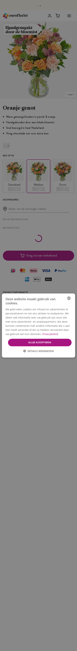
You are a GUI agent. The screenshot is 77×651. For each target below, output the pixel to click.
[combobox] (69, 298)
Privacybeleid (50, 334)
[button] (38, 351)
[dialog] (38, 325)
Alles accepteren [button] (39, 342)
